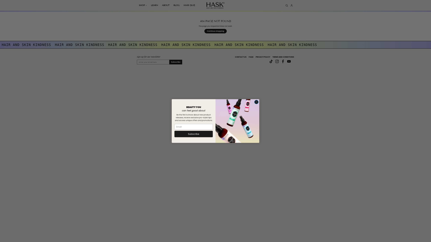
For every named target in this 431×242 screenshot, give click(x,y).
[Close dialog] (256, 102)
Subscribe (193, 134)
